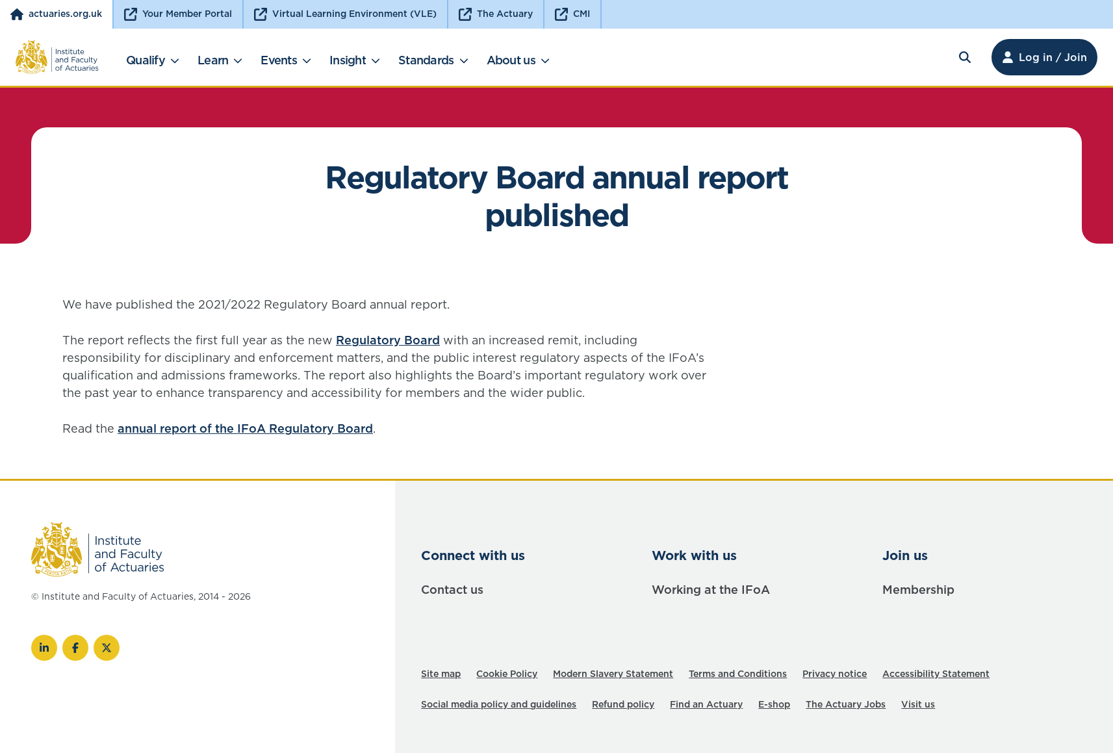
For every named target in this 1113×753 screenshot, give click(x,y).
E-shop (774, 704)
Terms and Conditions (738, 673)
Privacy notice (834, 673)
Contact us (452, 589)
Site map (441, 673)
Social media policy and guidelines (498, 704)
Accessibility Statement (936, 673)
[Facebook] (75, 648)
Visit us (918, 704)
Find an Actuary (706, 704)
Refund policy (623, 704)
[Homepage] (57, 57)
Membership (918, 589)
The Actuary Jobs (846, 704)
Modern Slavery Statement (613, 673)
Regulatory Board (388, 340)
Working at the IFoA (711, 589)
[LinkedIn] (44, 648)
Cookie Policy (506, 673)
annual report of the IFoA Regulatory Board (245, 428)
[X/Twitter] (107, 648)
